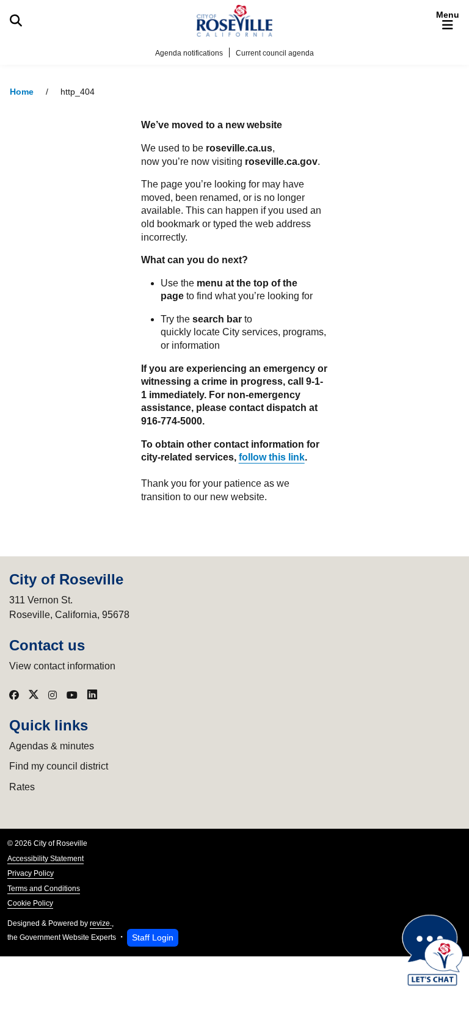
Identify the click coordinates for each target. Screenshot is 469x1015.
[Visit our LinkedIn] (92, 695)
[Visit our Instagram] (52, 695)
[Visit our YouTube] (72, 695)
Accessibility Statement (45, 858)
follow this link (272, 457)
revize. (101, 923)
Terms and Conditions (43, 888)
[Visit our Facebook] (14, 695)
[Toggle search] (16, 21)
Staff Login (152, 937)
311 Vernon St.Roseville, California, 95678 (69, 607)
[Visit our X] (33, 695)
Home (22, 91)
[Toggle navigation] (447, 20)
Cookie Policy (30, 903)
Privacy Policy (30, 873)
